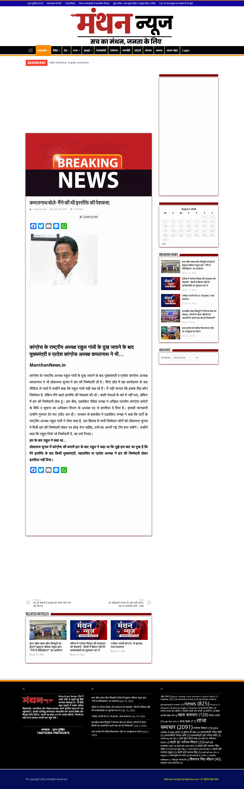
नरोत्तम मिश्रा (203, 728)
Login (185, 50)
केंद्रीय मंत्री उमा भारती (194, 711)
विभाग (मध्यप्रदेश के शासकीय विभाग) (94, 3)
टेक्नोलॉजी (101, 50)
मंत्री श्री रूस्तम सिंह (189, 752)
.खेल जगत (166, 696)
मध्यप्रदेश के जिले (54, 3)
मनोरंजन (114, 50)
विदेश (55, 50)
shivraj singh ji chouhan (186, 708)
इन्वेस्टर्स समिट (208, 708)
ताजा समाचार (183, 723)
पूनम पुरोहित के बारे (35, 3)
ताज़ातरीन (42, 50)
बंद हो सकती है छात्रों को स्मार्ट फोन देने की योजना (52, 603)
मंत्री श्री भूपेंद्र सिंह (179, 749)
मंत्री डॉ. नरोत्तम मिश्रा (187, 742)
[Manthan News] (122, 25)
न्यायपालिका (70, 3)
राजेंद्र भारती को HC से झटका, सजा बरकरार (111, 716)
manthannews (40, 209)
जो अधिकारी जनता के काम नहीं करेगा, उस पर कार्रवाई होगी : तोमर (126, 603)
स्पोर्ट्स (137, 50)
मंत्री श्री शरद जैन (210, 752)
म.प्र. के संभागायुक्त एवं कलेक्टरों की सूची (176, 3)
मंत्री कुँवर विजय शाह (190, 738)
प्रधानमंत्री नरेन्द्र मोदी (177, 735)
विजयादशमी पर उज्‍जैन (199, 755)
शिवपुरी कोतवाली (180, 759)
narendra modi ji (187, 699)
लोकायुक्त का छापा (179, 755)
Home (31, 50)
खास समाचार (193, 714)
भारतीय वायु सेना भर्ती (169, 738)
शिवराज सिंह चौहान (205, 759)
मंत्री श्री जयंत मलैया (187, 746)
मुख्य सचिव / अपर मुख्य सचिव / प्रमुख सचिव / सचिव (134, 3)
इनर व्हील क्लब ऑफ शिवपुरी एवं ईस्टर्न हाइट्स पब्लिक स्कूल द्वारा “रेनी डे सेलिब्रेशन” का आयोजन (46, 647)
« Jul (163, 243)
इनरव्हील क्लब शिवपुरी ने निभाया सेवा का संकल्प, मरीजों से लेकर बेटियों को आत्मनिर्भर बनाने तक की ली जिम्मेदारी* (199, 314)
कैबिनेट (210, 711)
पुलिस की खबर (192, 732)
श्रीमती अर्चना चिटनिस (171, 763)
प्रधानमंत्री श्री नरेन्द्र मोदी (206, 735)
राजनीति (126, 50)
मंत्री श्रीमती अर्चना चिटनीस (200, 749)
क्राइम (87, 50)
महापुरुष (165, 755)
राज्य (75, 50)
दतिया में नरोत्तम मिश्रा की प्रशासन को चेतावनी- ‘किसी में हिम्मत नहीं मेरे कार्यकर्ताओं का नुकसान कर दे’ (88, 647)
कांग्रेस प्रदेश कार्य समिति (171, 711)
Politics (215, 704)
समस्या (159, 50)
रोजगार (148, 50)
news (196, 704)
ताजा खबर (188, 721)
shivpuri (166, 708)
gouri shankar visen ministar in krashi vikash (195, 696)
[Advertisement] (89, 103)
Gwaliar (166, 699)
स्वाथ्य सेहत (172, 50)
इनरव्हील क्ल (54, 62)
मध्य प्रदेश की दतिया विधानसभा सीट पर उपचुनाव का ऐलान (117, 731)
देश (65, 50)
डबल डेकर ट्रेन (171, 721)
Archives (165, 357)
